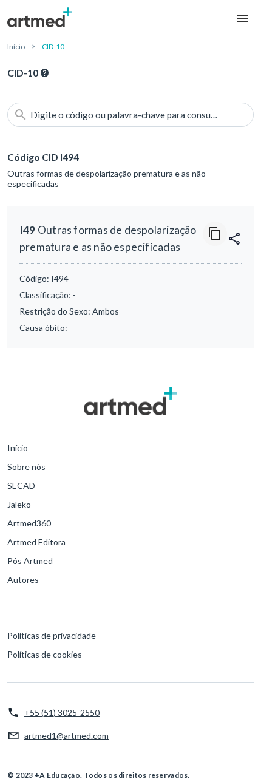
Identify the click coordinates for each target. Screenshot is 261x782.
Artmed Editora (36, 542)
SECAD (21, 485)
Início (16, 46)
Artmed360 (29, 523)
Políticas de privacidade (51, 635)
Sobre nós (26, 466)
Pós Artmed (30, 561)
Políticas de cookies (44, 654)
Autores (23, 579)
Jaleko (19, 504)
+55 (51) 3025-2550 (62, 712)
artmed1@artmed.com (66, 735)
